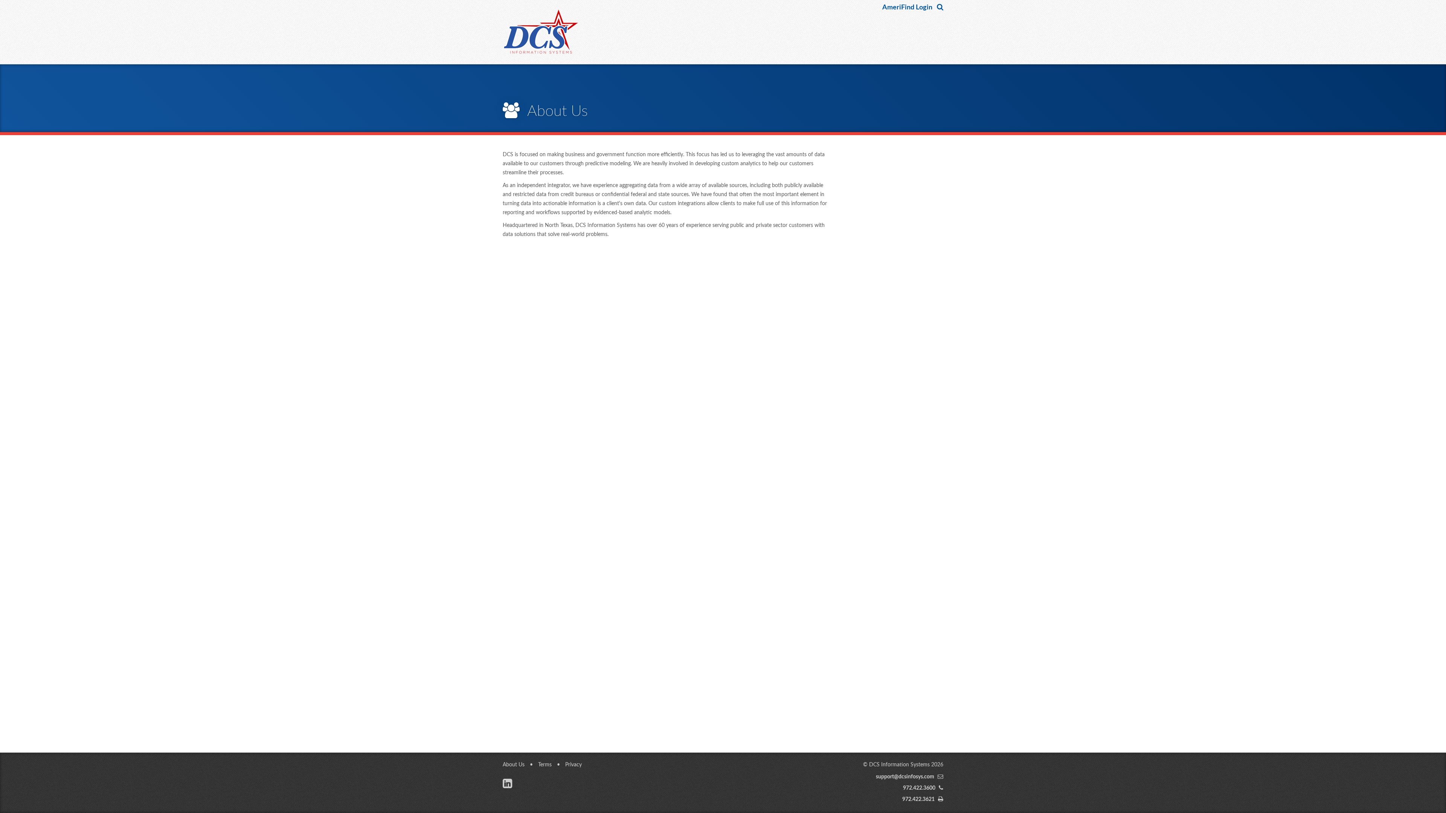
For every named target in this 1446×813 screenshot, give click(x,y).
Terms (545, 764)
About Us (514, 764)
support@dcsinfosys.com (905, 777)
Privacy (573, 764)
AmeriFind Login (907, 7)
